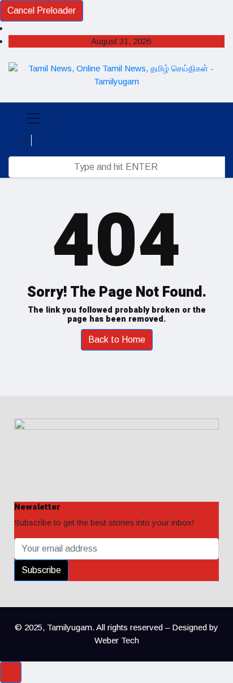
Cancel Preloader (41, 10)
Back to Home (116, 339)
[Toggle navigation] (33, 118)
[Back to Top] (10, 672)
